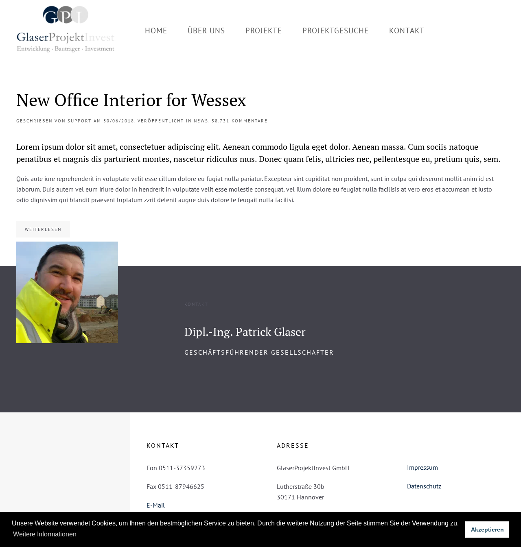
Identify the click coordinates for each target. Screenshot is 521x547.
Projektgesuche (335, 30)
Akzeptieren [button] (487, 529)
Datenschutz (424, 486)
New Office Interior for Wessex (131, 99)
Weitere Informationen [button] (45, 534)
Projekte (263, 30)
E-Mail (156, 505)
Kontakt (407, 30)
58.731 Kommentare (240, 121)
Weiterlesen (43, 229)
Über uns (206, 30)
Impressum (422, 467)
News (201, 121)
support (80, 121)
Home (156, 30)
